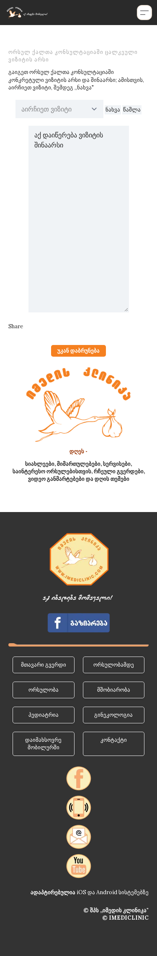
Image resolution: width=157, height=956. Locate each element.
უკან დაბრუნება (78, 350)
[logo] (27, 12)
